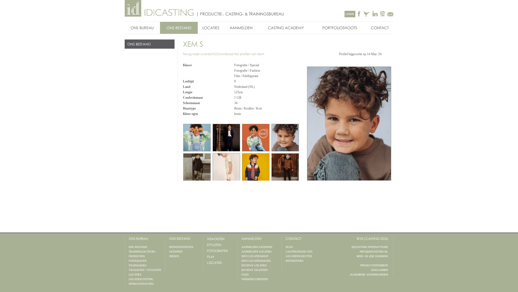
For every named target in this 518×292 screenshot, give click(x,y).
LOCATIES (210, 27)
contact (293, 239)
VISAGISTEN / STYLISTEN (145, 269)
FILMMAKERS (137, 265)
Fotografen (217, 251)
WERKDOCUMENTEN (254, 279)
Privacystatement (374, 265)
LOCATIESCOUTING (141, 279)
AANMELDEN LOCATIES (256, 251)
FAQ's (245, 274)
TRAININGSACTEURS (142, 251)
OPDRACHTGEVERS (141, 283)
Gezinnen (175, 251)
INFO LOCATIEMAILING (256, 260)
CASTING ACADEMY (286, 27)
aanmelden (251, 239)
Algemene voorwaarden (369, 274)
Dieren (174, 256)
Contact (380, 27)
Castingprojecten (299, 251)
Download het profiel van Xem (240, 54)
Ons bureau (138, 239)
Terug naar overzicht (199, 54)
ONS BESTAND (178, 27)
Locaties (214, 263)
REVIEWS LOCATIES (254, 265)
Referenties (295, 260)
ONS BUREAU (142, 27)
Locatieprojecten (299, 256)
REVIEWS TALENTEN (254, 269)
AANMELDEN (241, 27)
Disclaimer (379, 269)
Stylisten (214, 245)
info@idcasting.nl (374, 251)
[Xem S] (285, 137)
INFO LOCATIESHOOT (254, 256)
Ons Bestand (179, 239)
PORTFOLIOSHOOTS (339, 27)
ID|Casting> (160, 8)
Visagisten (215, 239)
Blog (289, 246)
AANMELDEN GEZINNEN (256, 246)
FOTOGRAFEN (137, 260)
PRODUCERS (137, 256)
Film (210, 257)
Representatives (181, 246)
